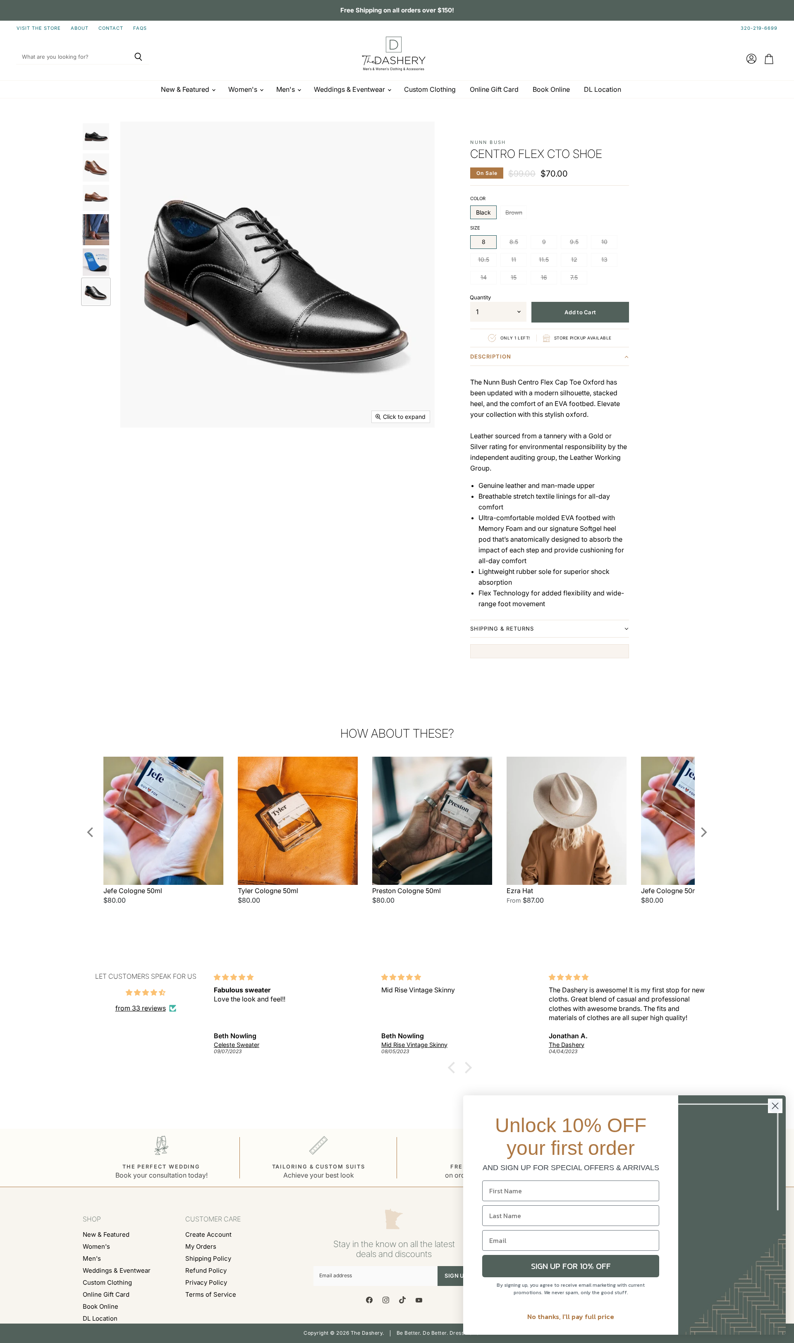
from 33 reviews (140, 1008)
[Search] (138, 57)
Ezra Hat (520, 891)
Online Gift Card (494, 89)
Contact (110, 28)
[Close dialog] (775, 1106)
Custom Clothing (430, 89)
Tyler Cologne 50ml (268, 891)
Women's (243, 89)
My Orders (200, 1246)
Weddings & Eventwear (350, 89)
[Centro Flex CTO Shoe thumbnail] (96, 136)
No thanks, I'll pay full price (570, 1316)
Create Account (208, 1234)
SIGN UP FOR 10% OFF (571, 1266)
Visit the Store (39, 28)
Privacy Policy (206, 1282)
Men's (286, 89)
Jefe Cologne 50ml (132, 891)
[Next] (703, 832)
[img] (145, 992)
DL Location (602, 89)
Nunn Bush (488, 142)
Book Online (551, 89)
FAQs (140, 28)
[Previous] (91, 832)
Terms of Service (210, 1294)
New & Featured (186, 89)
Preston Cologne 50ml (406, 891)
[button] (549, 358)
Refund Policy (206, 1270)
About (79, 28)
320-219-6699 (759, 28)
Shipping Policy (208, 1258)
